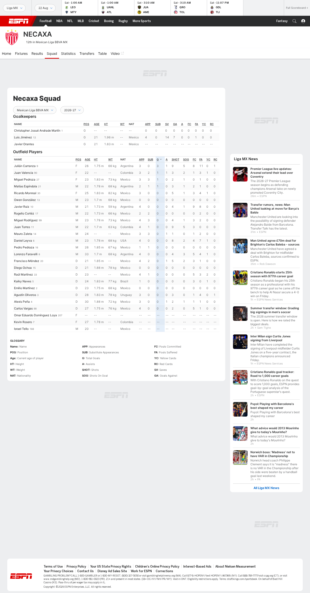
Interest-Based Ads (197, 566)
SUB (158, 124)
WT (122, 124)
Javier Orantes (24, 144)
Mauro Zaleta (23, 234)
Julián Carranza (25, 166)
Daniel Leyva (23, 240)
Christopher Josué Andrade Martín (37, 130)
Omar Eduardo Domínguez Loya (35, 315)
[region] (116, 134)
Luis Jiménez (23, 137)
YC (204, 124)
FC (189, 124)
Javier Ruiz (21, 206)
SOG (186, 159)
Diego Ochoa (23, 267)
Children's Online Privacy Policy (157, 566)
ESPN (19, 21)
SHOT (175, 159)
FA (196, 124)
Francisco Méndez (26, 261)
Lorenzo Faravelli (26, 254)
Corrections (164, 571)
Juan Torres (22, 227)
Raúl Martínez (23, 274)
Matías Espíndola (25, 186)
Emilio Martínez (24, 288)
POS (86, 124)
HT (106, 124)
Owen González (25, 200)
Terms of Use (53, 566)
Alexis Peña (22, 301)
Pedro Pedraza (24, 247)
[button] (294, 21)
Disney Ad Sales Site (112, 571)
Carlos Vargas (23, 308)
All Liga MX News (266, 488)
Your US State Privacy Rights (110, 566)
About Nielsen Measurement (235, 566)
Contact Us (85, 571)
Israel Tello (21, 329)
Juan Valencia (23, 172)
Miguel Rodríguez (26, 220)
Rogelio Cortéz (24, 213)
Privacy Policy (76, 566)
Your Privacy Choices (58, 571)
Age (97, 124)
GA (175, 124)
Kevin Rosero (23, 322)
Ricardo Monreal (25, 193)
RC (212, 124)
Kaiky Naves (22, 281)
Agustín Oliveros (25, 295)
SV (167, 124)
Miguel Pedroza (24, 179)
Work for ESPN (141, 571)
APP (147, 124)
